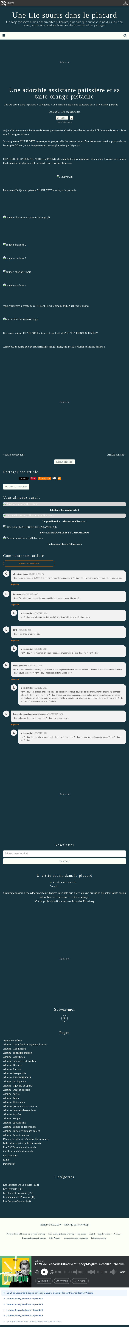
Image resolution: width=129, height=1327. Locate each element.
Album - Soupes (12, 1118)
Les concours (10, 1155)
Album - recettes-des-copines (19, 1110)
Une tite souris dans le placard (64, 15)
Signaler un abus (104, 1234)
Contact (92, 1234)
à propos (82, 1281)
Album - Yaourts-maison (16, 1134)
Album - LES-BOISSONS (17, 1077)
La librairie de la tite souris (18, 1151)
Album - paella (11, 1093)
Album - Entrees (12, 1069)
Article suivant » (116, 454)
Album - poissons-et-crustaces (20, 1106)
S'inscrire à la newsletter (16, 487)
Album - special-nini (14, 1122)
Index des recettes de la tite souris (22, 1143)
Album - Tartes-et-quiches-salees (21, 1130)
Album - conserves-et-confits (19, 1060)
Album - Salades (12, 1114)
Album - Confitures (14, 1056)
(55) (18, 1193)
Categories (44, 104)
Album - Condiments (14, 1048)
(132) (21, 1184)
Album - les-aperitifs (14, 1073)
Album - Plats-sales (14, 1102)
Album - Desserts (12, 1065)
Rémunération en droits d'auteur (34, 1238)
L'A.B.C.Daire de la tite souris (19, 1147)
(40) (17, 1201)
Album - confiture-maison (17, 1052)
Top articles (81, 1234)
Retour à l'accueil (64, 462)
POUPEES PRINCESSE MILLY (81, 333)
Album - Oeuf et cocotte (16, 1089)
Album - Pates (11, 1097)
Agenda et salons (12, 1040)
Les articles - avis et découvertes (64, 112)
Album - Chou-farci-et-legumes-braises (25, 1044)
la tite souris (60, 901)
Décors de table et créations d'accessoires (26, 1139)
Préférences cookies (98, 1238)
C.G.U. (117, 1234)
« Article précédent (13, 454)
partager (64, 1281)
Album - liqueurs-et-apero (17, 1085)
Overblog (83, 1224)
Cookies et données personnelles (76, 1238)
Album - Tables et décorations (19, 1126)
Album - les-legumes (14, 1081)
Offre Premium (54, 1238)
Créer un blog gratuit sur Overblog (61, 1234)
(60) (12, 1188)
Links (6, 1159)
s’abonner (45, 1281)
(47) (19, 1197)
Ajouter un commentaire (29, 563)
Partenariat (9, 1163)
